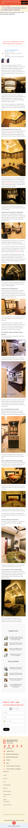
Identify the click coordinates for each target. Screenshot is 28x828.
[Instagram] (13, 746)
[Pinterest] (21, 746)
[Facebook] (5, 746)
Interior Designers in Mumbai (13, 766)
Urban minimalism (7, 785)
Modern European (7, 791)
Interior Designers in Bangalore (13, 769)
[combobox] (5, 721)
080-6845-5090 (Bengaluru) (12, 754)
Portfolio (8, 760)
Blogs (7, 763)
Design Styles (6, 771)
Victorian (5, 778)
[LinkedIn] (9, 746)
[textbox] (5, 721)
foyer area (9, 131)
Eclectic (5, 775)
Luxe (4, 782)
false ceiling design (8, 183)
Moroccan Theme (7, 805)
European (5, 788)
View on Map (9, 748)
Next (6, 729)
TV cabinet (17, 251)
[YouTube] (17, 746)
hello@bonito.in (10, 751)
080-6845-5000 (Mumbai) (12, 757)
